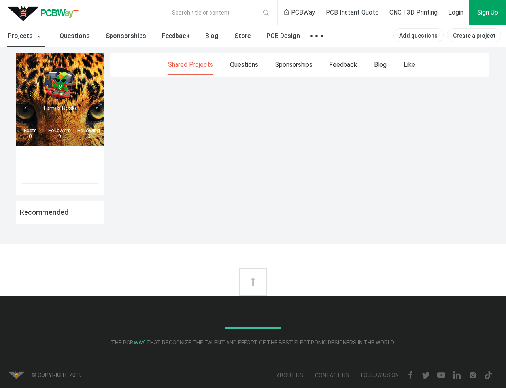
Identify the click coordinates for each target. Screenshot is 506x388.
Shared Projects (190, 64)
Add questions (418, 35)
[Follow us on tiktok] (488, 375)
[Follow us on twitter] (426, 375)
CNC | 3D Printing (413, 12)
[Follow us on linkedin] (457, 375)
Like (409, 64)
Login (455, 12)
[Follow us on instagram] (473, 375)
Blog (212, 36)
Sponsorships (126, 36)
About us (289, 375)
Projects (21, 36)
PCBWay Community (45, 12)
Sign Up (487, 12)
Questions (75, 36)
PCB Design (283, 36)
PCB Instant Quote (352, 12)
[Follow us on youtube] (441, 375)
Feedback (175, 36)
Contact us (332, 375)
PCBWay (302, 12)
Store (242, 36)
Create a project (474, 35)
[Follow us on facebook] (410, 375)
